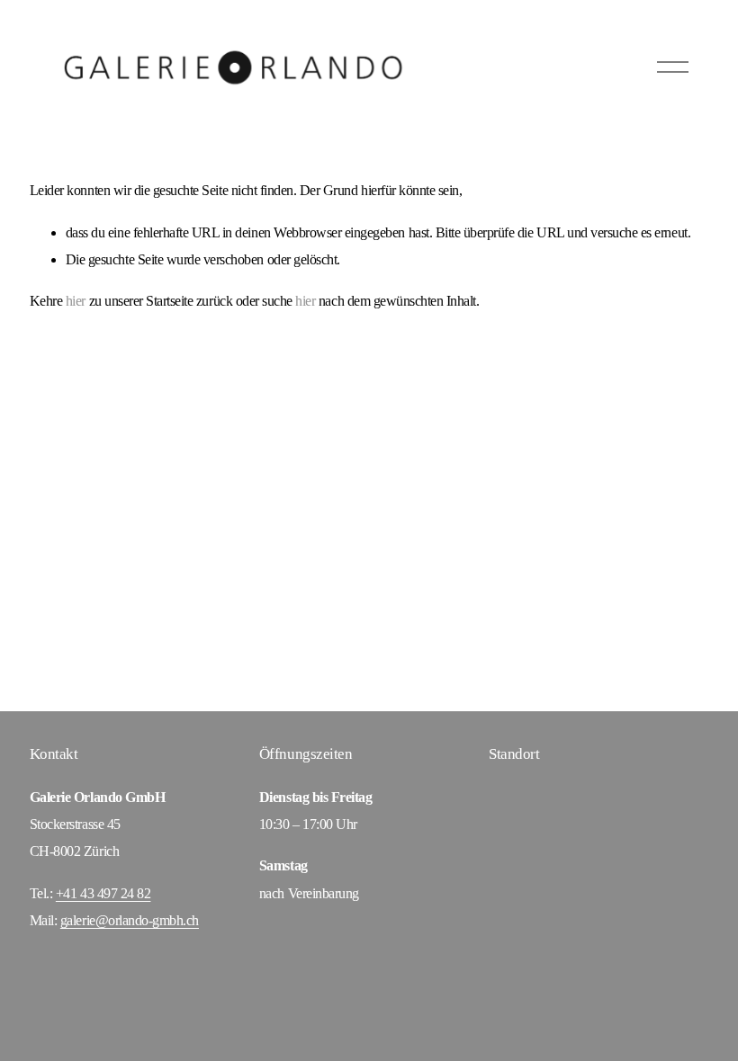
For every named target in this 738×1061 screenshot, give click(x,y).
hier (76, 300)
